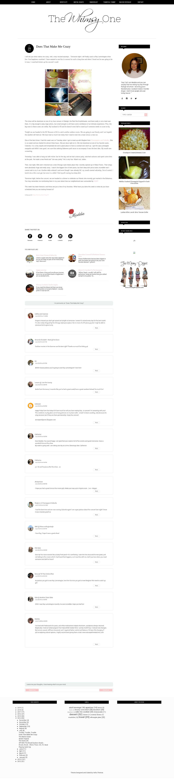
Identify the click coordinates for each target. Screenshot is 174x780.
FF (48, 195)
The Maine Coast (25, 737)
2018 (19, 710)
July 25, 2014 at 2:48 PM (41, 384)
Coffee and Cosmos (41, 314)
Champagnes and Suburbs (100, 140)
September (23, 726)
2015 (19, 716)
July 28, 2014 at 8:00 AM (41, 576)
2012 (19, 761)
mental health (79, 2)
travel (82, 717)
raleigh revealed (125, 2)
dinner (85, 715)
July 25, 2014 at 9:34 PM (41, 436)
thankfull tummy (109, 2)
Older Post (106, 690)
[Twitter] (136, 98)
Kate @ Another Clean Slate (44, 597)
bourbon (96, 710)
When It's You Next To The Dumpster (90, 270)
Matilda (37, 619)
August (22, 728)
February (22, 755)
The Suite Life (24, 741)
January (22, 757)
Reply (96, 328)
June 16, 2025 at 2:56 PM (41, 621)
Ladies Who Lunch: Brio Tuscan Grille (134, 212)
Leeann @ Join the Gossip (43, 382)
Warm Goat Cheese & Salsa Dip (46, 255)
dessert (73, 714)
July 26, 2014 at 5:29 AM (41, 483)
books (71, 710)
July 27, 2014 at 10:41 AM (41, 505)
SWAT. (96, 181)
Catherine (38, 434)
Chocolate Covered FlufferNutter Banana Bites (91, 255)
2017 (19, 712)
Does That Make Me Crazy (28, 734)
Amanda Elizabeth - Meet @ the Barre (47, 340)
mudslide (71, 717)
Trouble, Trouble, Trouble (27, 732)
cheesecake (98, 712)
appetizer (89, 708)
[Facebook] (122, 98)
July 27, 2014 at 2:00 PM (41, 528)
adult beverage (75, 708)
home (33, 2)
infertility (63, 2)
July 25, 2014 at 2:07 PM (41, 363)
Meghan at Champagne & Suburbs (46, 503)
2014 (19, 718)
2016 (19, 714)
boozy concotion (82, 710)
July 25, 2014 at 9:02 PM (41, 406)
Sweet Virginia (24, 739)
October (22, 724)
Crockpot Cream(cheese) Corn (134, 153)
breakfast (70, 712)
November (23, 722)
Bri (36, 361)
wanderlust (94, 2)
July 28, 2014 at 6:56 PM (41, 599)
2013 (19, 759)
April (21, 751)
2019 (19, 708)
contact (140, 2)
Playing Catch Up (25, 747)
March (21, 753)
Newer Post (32, 690)
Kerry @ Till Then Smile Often (44, 574)
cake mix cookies (82, 712)
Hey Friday (44, 195)
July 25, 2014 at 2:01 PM (41, 342)
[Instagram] (127, 98)
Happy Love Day (41, 270)
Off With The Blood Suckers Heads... (32, 743)
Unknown (38, 404)
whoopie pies (95, 717)
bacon (100, 708)
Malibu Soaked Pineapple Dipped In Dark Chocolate (134, 182)
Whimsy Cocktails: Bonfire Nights (47, 285)
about (48, 2)
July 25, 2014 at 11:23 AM (41, 316)
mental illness (96, 715)
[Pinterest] (131, 98)
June (21, 749)
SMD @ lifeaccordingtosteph (44, 527)
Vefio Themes (98, 772)
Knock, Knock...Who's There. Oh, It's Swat (33, 745)
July (21, 730)
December (23, 720)
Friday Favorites (36, 195)
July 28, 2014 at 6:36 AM (41, 550)
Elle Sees (38, 548)
